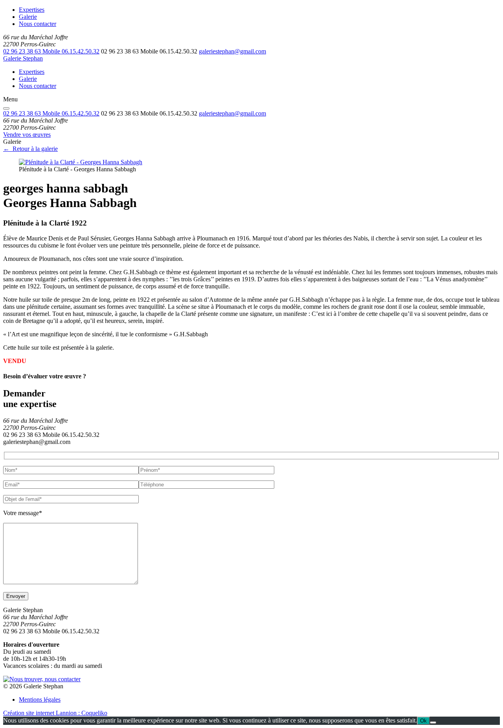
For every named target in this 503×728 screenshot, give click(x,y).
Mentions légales (40, 699)
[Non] (433, 722)
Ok (423, 721)
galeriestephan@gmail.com (232, 51)
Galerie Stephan (23, 58)
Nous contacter (37, 23)
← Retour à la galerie (30, 148)
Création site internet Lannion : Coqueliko (55, 713)
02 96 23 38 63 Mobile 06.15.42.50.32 (51, 51)
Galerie (28, 16)
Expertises (31, 9)
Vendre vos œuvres (27, 134)
